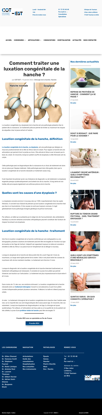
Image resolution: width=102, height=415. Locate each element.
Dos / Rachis (48, 369)
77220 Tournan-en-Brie (91, 15)
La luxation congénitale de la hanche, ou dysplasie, (20, 147)
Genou (46, 359)
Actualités (77, 40)
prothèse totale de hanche (29, 310)
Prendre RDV (34, 323)
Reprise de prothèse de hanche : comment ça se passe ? (83, 94)
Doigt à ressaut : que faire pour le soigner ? (84, 134)
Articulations (33, 40)
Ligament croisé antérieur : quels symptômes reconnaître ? (85, 174)
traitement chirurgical (22, 287)
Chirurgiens (19, 40)
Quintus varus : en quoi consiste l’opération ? (82, 298)
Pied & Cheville (49, 364)
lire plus (73, 103)
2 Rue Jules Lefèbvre (91, 12)
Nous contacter (89, 40)
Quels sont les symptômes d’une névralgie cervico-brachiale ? (84, 257)
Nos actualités (28, 367)
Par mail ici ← (63, 12)
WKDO (55, 413)
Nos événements (29, 369)
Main (45, 367)
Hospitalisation (63, 40)
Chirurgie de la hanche (42, 80)
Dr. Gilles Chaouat (9, 356)
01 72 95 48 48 (63, 9)
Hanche (53, 80)
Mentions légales (6, 413)
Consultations (49, 40)
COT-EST (18, 80)
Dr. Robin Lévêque (9, 367)
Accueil (9, 40)
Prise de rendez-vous (39, 15)
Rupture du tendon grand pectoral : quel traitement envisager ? (84, 216)
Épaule (46, 356)
